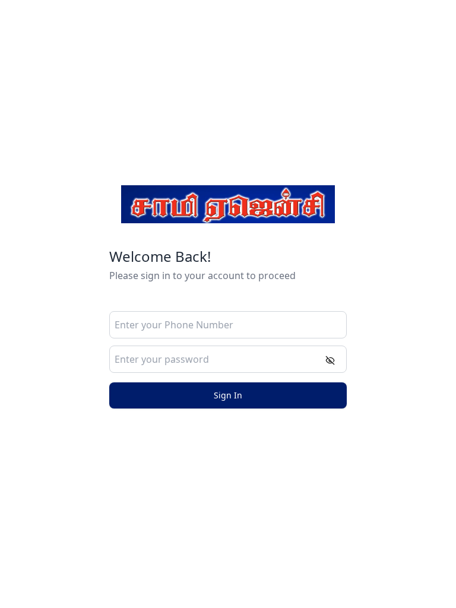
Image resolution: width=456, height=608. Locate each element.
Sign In (228, 395)
